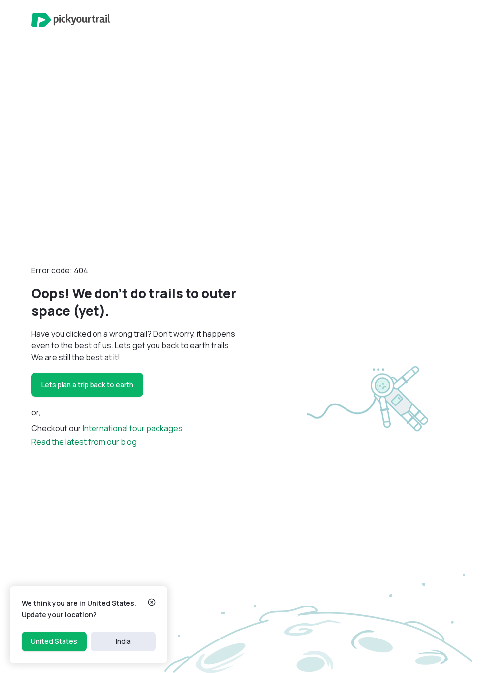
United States (54, 641)
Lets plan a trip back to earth (87, 384)
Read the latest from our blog (84, 442)
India (123, 641)
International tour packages (133, 428)
